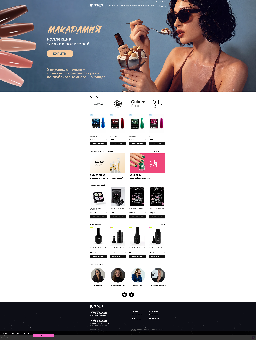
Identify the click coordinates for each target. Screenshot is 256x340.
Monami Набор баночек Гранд (117, 208)
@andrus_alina (138, 285)
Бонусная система (154, 318)
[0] (165, 6)
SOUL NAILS (135, 174)
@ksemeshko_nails (118, 285)
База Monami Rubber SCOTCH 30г (98, 247)
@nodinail (98, 285)
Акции (140, 5)
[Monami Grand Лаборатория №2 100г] (137, 196)
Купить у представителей (160, 1)
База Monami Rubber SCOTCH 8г (137, 247)
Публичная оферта (137, 314)
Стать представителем (136, 319)
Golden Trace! (98, 174)
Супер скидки (127, 5)
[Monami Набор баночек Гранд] (118, 196)
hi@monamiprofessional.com (98, 331)
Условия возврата (153, 314)
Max (108, 323)
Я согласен (43, 335)
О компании (135, 311)
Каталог (110, 5)
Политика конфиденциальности (8, 337)
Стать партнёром (148, 5)
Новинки (135, 5)
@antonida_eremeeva (158, 285)
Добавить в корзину (98, 143)
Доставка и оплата (154, 311)
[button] (8, 46)
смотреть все (157, 151)
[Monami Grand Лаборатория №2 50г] (157, 196)
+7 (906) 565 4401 (99, 313)
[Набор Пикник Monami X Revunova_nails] (98, 196)
